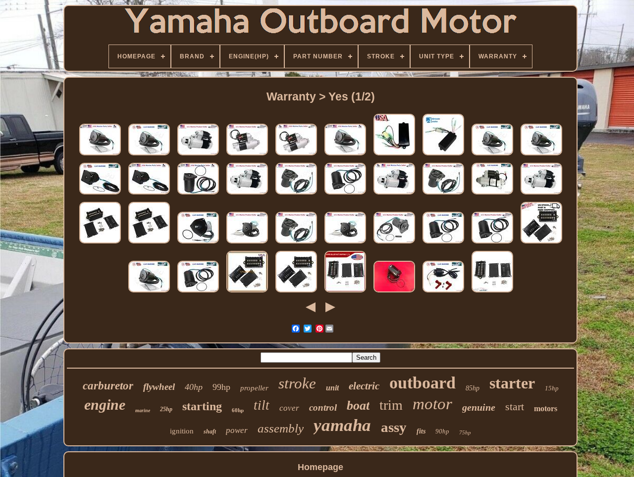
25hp (166, 409)
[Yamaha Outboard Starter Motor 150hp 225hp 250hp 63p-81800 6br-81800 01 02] (247, 155)
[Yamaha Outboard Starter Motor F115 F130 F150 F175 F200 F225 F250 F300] (247, 194)
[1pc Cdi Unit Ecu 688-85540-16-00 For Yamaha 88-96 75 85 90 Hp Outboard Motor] (541, 243)
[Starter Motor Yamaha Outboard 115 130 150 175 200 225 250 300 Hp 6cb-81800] (394, 194)
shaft (210, 431)
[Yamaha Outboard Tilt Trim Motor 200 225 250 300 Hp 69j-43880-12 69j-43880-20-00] (198, 194)
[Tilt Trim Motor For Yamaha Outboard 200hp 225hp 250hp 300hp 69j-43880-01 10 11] (492, 243)
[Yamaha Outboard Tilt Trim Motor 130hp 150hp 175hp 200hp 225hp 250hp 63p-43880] (443, 194)
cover (289, 408)
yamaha (342, 425)
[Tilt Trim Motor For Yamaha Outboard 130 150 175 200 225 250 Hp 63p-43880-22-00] (296, 243)
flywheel (159, 387)
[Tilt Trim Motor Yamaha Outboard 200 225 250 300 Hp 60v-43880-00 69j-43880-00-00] (443, 243)
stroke (297, 383)
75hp (465, 432)
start (514, 406)
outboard (422, 383)
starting (202, 406)
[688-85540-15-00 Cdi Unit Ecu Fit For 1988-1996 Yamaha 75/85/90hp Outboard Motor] (345, 292)
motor (432, 404)
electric (364, 386)
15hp (552, 388)
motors (545, 408)
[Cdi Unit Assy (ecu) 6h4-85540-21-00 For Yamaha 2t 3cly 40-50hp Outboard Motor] (394, 155)
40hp (194, 387)
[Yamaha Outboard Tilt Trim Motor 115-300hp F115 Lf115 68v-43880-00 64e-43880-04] (149, 194)
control (323, 407)
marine (142, 410)
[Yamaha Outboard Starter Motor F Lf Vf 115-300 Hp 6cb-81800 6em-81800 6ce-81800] (541, 194)
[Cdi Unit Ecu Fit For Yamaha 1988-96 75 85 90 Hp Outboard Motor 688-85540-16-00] (100, 243)
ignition (182, 431)
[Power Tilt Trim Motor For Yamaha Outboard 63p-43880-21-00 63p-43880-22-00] (296, 194)
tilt (261, 405)
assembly (281, 428)
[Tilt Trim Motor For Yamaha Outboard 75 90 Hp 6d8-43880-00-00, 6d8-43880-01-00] (394, 243)
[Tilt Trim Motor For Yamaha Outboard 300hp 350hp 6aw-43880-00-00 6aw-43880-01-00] (345, 155)
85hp (472, 388)
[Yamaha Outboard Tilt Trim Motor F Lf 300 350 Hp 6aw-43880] (149, 292)
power (237, 430)
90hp (442, 431)
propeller (254, 388)
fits (421, 431)
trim (391, 405)
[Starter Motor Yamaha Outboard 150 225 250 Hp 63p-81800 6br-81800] (296, 155)
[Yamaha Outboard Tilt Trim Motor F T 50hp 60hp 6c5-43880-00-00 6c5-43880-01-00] (198, 243)
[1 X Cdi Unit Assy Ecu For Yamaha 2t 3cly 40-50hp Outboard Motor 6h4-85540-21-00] (443, 155)
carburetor (108, 386)
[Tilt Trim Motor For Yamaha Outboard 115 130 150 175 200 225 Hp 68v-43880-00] (100, 194)
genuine (478, 407)
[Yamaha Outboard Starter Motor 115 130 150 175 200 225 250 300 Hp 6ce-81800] (198, 155)
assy (394, 427)
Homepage (320, 467)
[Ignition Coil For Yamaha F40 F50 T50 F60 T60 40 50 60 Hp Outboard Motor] (443, 292)
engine (104, 404)
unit (332, 387)
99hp (221, 387)
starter (512, 383)
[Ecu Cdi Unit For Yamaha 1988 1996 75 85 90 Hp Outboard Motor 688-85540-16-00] (149, 243)
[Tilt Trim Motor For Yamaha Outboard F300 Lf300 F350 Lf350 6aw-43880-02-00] (492, 155)
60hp (238, 410)
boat (358, 405)
